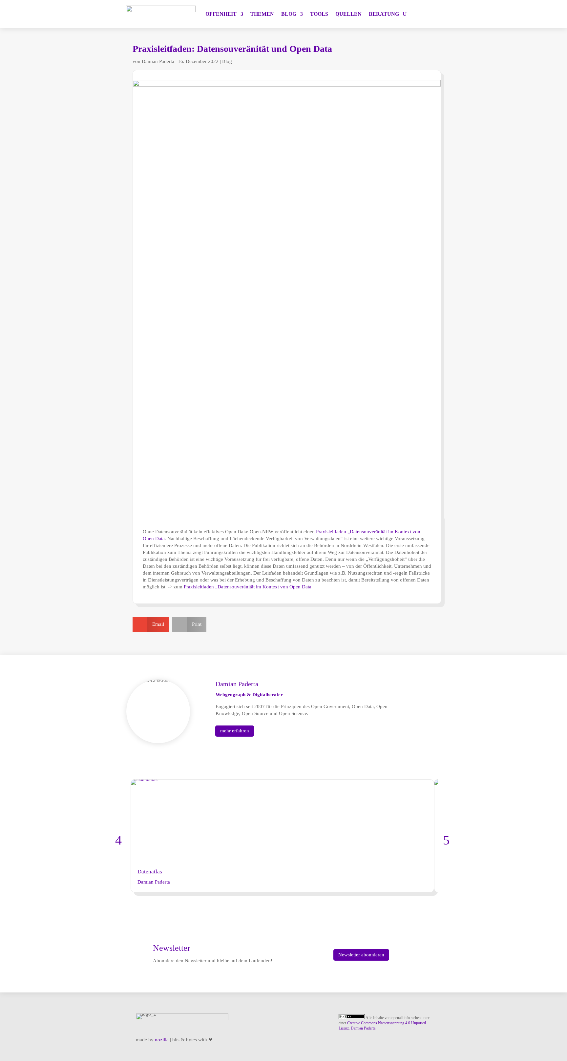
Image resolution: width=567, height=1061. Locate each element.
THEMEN (262, 14)
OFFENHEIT (221, 14)
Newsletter (171, 948)
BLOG (288, 14)
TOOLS (319, 14)
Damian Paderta (158, 61)
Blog (227, 61)
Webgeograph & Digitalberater (249, 694)
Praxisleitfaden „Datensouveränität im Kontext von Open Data (247, 586)
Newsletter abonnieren (361, 954)
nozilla (162, 1039)
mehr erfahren (234, 730)
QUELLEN (348, 14)
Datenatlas (149, 871)
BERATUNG (384, 14)
